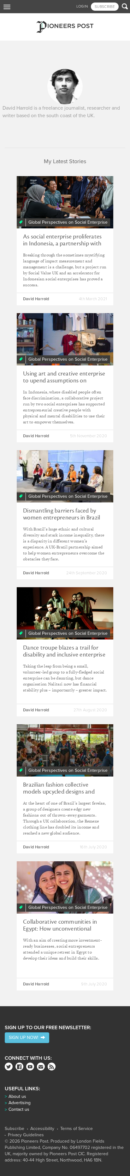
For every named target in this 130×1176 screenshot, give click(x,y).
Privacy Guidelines (26, 1135)
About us (17, 1096)
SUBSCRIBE (105, 6)
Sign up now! (25, 1037)
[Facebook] (19, 1066)
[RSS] (52, 1066)
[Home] (65, 27)
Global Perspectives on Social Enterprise (68, 222)
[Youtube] (30, 1066)
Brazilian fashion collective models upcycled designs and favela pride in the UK (59, 791)
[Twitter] (9, 1066)
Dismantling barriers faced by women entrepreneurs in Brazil (61, 514)
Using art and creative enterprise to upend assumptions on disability (64, 380)
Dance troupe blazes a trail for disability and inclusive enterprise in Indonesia (64, 654)
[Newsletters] (41, 1066)
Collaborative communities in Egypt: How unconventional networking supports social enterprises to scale (60, 932)
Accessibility (42, 1129)
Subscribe (14, 1129)
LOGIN (82, 6)
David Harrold (36, 298)
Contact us (19, 1109)
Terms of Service (76, 1129)
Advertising (20, 1102)
